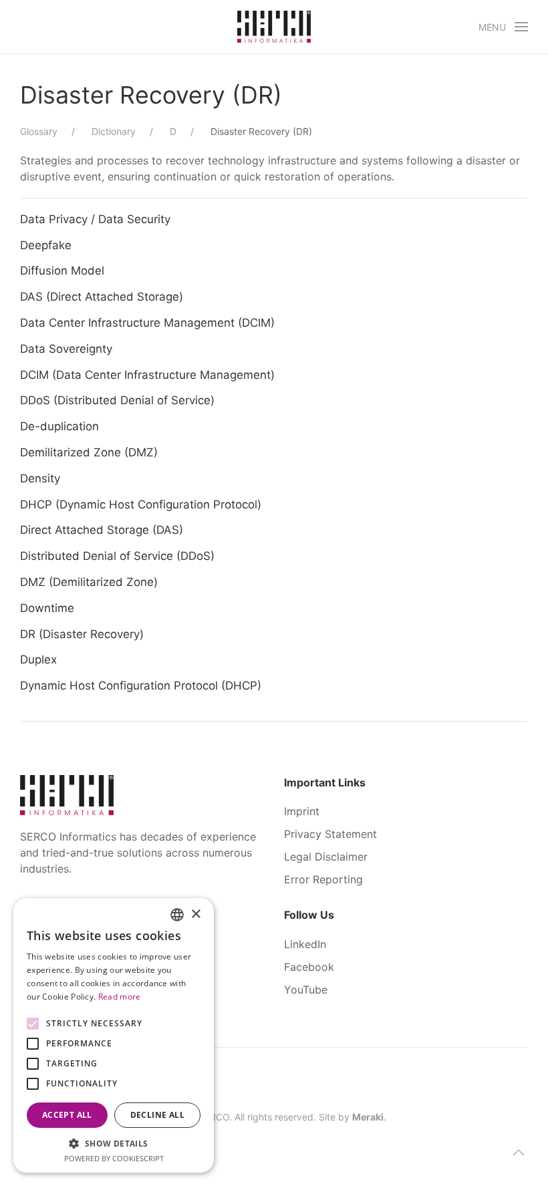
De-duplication (59, 426)
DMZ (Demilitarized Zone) (89, 582)
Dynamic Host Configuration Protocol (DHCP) (140, 685)
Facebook (309, 967)
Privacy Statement (330, 834)
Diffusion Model (62, 270)
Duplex (38, 659)
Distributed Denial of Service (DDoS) (117, 556)
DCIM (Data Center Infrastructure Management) (147, 375)
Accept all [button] (67, 1115)
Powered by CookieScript (114, 1158)
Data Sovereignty (66, 348)
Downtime (47, 608)
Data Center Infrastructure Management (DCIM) (147, 322)
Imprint (301, 811)
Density (40, 478)
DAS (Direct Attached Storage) (101, 296)
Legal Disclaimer (326, 856)
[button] (503, 26)
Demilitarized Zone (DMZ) (89, 452)
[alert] (113, 1035)
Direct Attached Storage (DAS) (101, 530)
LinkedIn (305, 944)
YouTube (305, 989)
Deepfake (46, 245)
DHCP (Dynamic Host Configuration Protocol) (140, 504)
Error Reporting (323, 879)
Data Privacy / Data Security (95, 219)
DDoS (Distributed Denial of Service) (117, 400)
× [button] (195, 914)
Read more (119, 996)
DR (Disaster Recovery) (82, 634)
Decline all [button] (157, 1115)
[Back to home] (274, 26)
